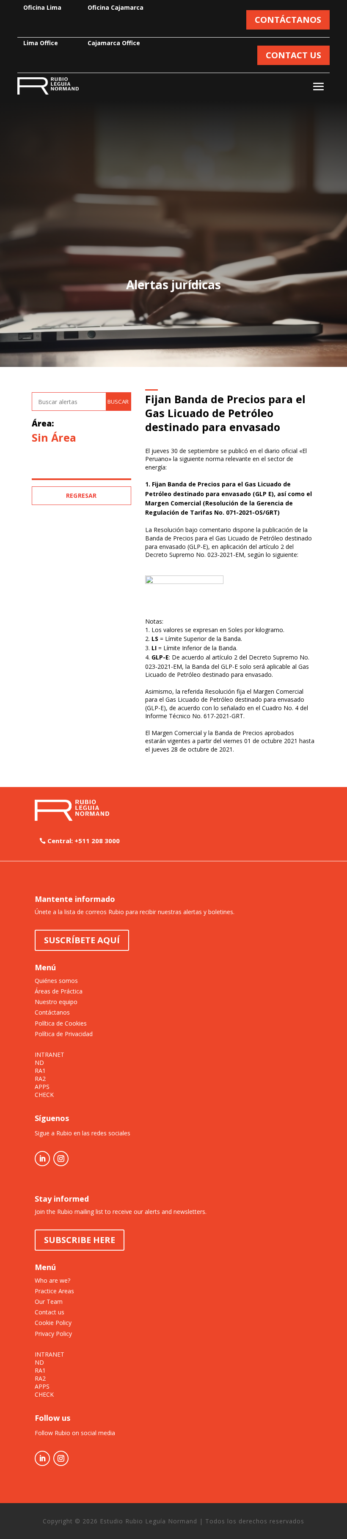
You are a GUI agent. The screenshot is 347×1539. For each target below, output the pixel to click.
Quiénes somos (56, 981)
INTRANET (49, 1055)
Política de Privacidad (64, 1034)
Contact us (49, 1312)
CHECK (44, 1095)
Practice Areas (54, 1291)
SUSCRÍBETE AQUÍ (82, 940)
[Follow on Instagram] (61, 1158)
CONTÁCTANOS (288, 19)
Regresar (81, 495)
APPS (42, 1087)
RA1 (40, 1071)
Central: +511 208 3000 (83, 840)
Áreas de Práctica (59, 991)
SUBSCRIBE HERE (79, 1240)
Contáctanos (52, 1012)
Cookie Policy (53, 1323)
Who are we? (52, 1280)
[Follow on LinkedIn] (42, 1158)
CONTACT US (293, 55)
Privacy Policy (53, 1334)
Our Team (49, 1301)
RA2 (40, 1079)
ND (39, 1063)
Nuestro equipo (56, 1002)
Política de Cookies (61, 1023)
